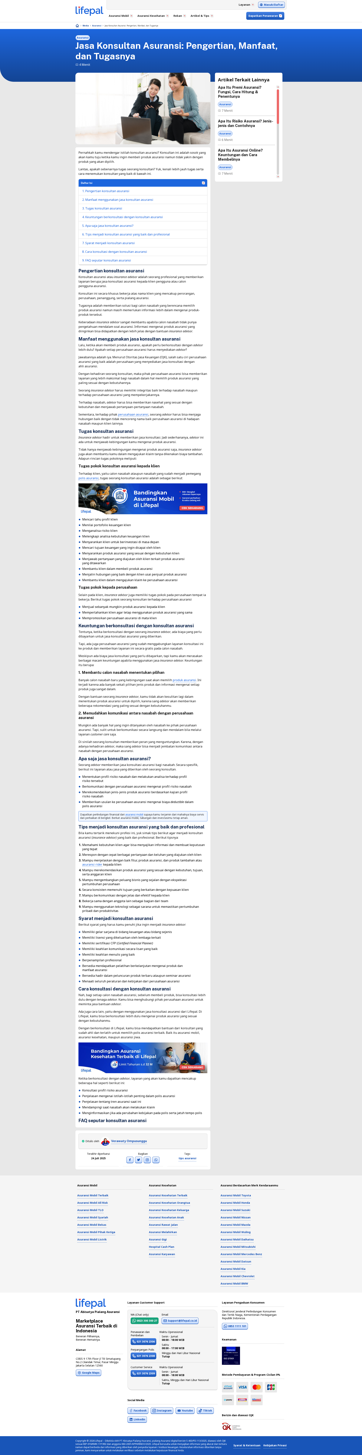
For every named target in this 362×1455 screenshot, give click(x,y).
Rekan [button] (177, 16)
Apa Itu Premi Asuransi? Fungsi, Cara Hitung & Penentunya (239, 92)
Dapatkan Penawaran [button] (263, 16)
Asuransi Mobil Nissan (236, 1217)
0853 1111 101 (237, 1326)
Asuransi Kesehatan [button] (151, 16)
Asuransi (96, 25)
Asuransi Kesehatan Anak (166, 1217)
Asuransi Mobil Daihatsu (237, 1239)
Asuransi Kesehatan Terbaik (168, 1195)
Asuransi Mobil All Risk (92, 1202)
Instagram (164, 1410)
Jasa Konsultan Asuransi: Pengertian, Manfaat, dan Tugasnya (131, 25)
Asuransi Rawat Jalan (163, 1225)
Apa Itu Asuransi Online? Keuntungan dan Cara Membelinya (240, 155)
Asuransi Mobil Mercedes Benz (241, 1254)
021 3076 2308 (146, 1356)
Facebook (140, 1410)
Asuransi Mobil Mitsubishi (238, 1247)
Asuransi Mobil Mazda (235, 1225)
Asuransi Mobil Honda (235, 1202)
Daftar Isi (86, 182)
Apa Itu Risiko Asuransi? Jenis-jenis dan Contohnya (245, 123)
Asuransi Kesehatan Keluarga (169, 1210)
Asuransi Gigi (158, 1239)
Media (86, 25)
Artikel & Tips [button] (200, 16)
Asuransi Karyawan (162, 1254)
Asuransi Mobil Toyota (236, 1195)
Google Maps (91, 1372)
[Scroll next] (277, 176)
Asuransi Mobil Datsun (236, 1261)
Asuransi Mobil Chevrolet (238, 1276)
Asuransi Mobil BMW (234, 1283)
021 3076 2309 (146, 1373)
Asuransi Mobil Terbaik (92, 1195)
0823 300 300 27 (147, 1320)
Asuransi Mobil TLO (90, 1210)
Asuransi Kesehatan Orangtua (169, 1202)
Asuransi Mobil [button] (119, 16)
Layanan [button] (244, 4)
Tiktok (207, 1410)
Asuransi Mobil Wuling (236, 1232)
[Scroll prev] (277, 87)
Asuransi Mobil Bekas (91, 1225)
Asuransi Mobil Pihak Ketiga (96, 1232)
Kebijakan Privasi (275, 1445)
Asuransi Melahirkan (163, 1232)
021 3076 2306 (146, 1341)
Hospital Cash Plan (161, 1247)
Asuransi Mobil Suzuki (235, 1210)
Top (350, 1448)
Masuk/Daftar (273, 4)
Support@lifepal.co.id (182, 1320)
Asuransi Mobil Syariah (92, 1217)
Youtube (187, 1410)
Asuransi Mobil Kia (233, 1269)
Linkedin (139, 1419)
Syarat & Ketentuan (246, 1445)
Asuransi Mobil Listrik (92, 1239)
